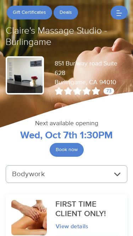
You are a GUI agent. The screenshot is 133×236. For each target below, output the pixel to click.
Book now (67, 149)
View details (72, 226)
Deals (66, 12)
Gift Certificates (29, 12)
